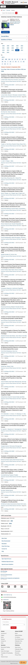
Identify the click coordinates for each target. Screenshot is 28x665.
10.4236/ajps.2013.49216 (8, 340)
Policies (17, 645)
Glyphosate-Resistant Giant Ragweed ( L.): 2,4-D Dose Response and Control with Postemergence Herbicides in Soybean (13, 266)
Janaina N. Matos (22, 94)
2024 (13, 45)
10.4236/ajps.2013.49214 (8, 371)
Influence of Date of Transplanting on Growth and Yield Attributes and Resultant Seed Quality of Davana (13, 425)
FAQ (3, 551)
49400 (10, 523)
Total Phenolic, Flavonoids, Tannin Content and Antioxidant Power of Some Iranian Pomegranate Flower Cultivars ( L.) (13, 220)
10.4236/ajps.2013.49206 (8, 495)
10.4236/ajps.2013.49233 (8, 84)
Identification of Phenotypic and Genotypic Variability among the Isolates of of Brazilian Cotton (13, 91)
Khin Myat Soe (4, 111)
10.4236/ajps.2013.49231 (8, 117)
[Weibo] (22, 586)
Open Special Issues (6, 558)
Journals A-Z (3, 633)
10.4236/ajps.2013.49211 (8, 419)
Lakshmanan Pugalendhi (17, 288)
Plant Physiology (4, 571)
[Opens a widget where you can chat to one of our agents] (23, 662)
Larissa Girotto (4, 94)
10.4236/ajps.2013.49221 (8, 259)
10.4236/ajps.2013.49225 (8, 198)
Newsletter (4, 543)
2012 (22, 50)
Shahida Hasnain (9, 490)
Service (3, 645)
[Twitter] (2, 586)
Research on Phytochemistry (6, 574)
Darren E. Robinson (19, 269)
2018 (17, 48)
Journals (8, 10)
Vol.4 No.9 (19, 81)
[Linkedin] (15, 586)
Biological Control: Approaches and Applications (10, 578)
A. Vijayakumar (10, 429)
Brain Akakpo (12, 335)
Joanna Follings (4, 269)
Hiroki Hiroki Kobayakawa (6, 351)
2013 (17, 50)
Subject (2, 635)
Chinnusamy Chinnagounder (15, 446)
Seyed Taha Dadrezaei (6, 208)
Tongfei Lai (3, 144)
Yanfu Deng (8, 144)
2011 (3, 52)
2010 (8, 52)
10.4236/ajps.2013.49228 (8, 149)
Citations (12, 24)
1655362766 (5, 599)
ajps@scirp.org (16, 23)
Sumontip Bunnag (5, 475)
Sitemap (3, 639)
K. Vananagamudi (17, 429)
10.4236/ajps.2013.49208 (8, 464)
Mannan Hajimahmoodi (6, 223)
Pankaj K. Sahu (10, 366)
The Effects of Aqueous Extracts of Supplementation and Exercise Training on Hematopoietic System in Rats (12, 189)
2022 (22, 45)
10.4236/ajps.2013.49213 (8, 386)
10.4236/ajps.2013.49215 (8, 356)
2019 (13, 48)
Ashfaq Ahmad (4, 396)
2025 (8, 45)
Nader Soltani (11, 269)
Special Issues (18, 643)
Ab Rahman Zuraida (5, 503)
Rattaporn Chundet (15, 306)
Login (3, 6)
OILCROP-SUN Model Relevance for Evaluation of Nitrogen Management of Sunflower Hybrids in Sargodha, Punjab (14, 393)
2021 (3, 48)
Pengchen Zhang (15, 144)
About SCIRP (19, 631)
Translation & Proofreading (7, 653)
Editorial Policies (18, 635)
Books (2, 637)
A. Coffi (2, 161)
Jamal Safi (24, 381)
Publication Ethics (19, 649)
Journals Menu (5, 36)
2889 (12, 520)
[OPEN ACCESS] (24, 2)
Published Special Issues (7, 561)
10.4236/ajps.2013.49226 (8, 183)
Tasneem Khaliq (15, 396)
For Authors (17, 637)
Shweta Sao (3, 366)
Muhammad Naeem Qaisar (7, 459)
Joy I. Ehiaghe (12, 193)
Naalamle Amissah (5, 335)
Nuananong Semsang (5, 306)
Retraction (17, 653)
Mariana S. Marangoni (13, 94)
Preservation (17, 651)
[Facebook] (9, 586)
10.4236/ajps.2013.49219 (8, 293)
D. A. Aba (24, 413)
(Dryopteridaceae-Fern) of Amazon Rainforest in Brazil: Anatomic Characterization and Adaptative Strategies (12, 123)
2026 (3, 45)
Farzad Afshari (22, 208)
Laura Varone (21, 79)
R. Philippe (7, 161)
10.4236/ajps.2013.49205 (8, 509)
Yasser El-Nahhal (4, 381)
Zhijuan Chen (23, 144)
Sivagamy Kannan (5, 446)
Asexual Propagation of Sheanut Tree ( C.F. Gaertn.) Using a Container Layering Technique (14, 332)
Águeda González (5, 254)
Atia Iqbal (3, 490)
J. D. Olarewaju (18, 413)
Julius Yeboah (19, 335)
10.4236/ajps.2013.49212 (8, 402)
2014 (13, 50)
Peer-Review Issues (19, 639)
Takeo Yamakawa (11, 111)
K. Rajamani (24, 429)
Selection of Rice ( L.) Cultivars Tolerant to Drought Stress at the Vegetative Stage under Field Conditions (14, 471)
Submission (5, 32)
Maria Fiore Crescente (13, 79)
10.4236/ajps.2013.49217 (8, 325)
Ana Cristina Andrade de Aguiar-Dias (16, 127)
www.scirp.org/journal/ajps (15, 21)
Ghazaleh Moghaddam (16, 223)
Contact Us (4, 548)
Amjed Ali (10, 396)
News (2, 643)
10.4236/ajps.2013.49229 (8, 132)
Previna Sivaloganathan (6, 237)
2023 (17, 45)
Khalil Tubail (11, 381)
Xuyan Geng (3, 178)
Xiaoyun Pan (18, 178)
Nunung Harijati (11, 320)
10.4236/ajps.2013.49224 (8, 213)
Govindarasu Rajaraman (6, 288)
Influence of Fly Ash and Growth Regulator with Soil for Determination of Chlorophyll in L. (13, 362)
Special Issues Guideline (7, 564)
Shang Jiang (9, 178)
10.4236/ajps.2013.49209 (8, 451)
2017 (22, 48)
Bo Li (14, 178)
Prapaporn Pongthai (13, 475)
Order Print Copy (5, 546)
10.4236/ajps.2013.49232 (8, 100)
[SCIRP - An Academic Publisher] (9, 2)
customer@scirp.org (7, 594)
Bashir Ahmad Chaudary (18, 459)
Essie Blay (24, 335)
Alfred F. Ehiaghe (4, 193)
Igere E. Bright (19, 193)
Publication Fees (18, 641)
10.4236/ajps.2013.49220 (8, 274)
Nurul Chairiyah (4, 320)
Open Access (18, 647)
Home (3, 10)
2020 (8, 48)
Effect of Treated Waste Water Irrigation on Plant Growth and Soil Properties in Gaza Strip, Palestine (13, 378)
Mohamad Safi (18, 381)
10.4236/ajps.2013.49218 (8, 312)
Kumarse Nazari (14, 208)
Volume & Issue (4, 656)
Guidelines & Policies (6, 39)
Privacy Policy (18, 654)
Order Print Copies (5, 651)
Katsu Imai (15, 351)
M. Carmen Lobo (13, 254)
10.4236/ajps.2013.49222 (8, 242)
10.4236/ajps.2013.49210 (8, 434)
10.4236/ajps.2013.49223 (8, 229)
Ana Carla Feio (4, 127)
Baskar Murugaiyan (16, 237)
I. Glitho (11, 161)
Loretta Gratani (4, 79)
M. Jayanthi (3, 429)
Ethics (16, 633)
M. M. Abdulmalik (4, 413)
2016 (3, 50)
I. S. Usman (11, 413)
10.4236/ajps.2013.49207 (8, 480)
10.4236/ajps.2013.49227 (8, 166)
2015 (8, 50)
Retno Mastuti (18, 320)
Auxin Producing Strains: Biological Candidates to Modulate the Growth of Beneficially (13, 486)
